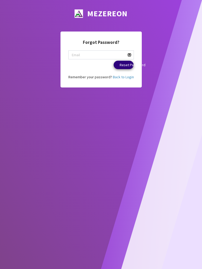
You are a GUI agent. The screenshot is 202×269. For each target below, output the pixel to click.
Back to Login (123, 77)
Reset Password (127, 65)
